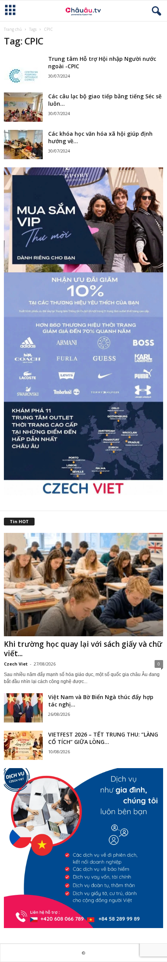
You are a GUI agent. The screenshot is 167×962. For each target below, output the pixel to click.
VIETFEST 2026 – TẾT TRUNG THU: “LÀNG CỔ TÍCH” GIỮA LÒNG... (103, 738)
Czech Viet (16, 664)
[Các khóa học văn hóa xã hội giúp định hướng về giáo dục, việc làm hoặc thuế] (23, 144)
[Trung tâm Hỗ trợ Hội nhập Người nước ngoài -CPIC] (23, 69)
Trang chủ (13, 29)
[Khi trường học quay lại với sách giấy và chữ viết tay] (83, 584)
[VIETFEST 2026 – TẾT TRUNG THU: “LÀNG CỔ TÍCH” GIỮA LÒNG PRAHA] (23, 745)
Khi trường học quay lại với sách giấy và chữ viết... (83, 648)
